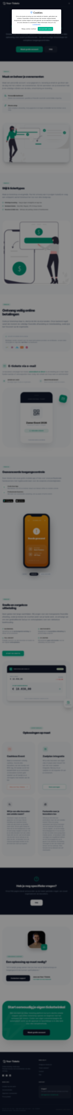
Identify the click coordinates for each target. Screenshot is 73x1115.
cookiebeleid (36, 24)
